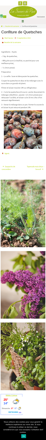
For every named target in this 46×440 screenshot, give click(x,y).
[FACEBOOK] (20, 3)
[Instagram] (25, 3)
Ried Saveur (8, 38)
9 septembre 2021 (24, 38)
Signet (6, 152)
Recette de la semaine (12, 26)
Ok (23, 436)
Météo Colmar (11, 394)
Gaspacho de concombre (8, 166)
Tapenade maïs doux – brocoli (35, 166)
